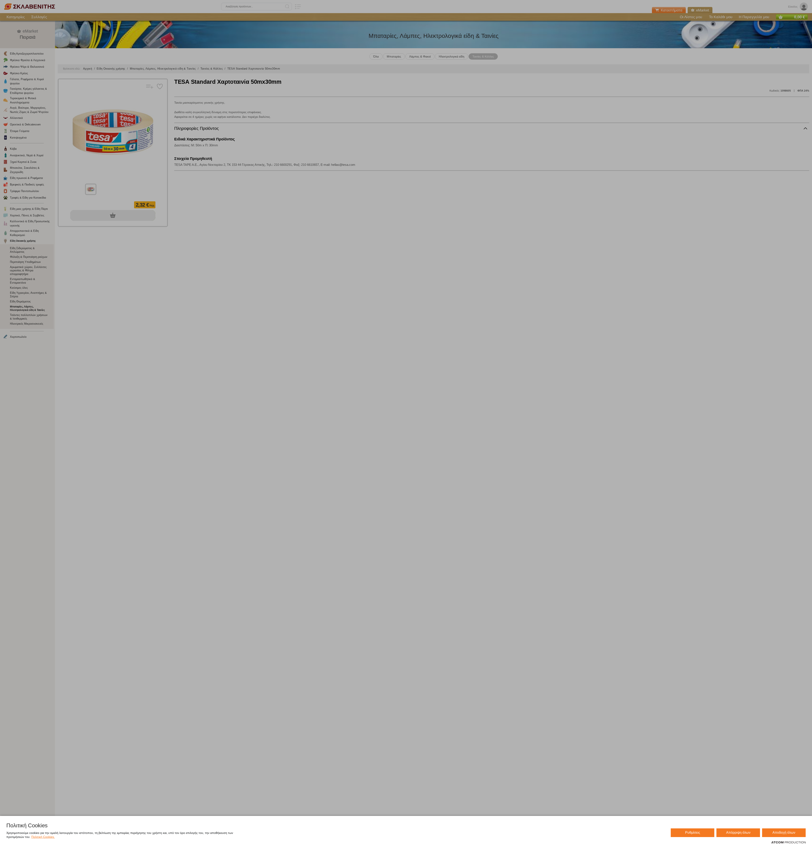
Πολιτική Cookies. (43, 837)
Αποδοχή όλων (783, 832)
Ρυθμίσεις (692, 832)
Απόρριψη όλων (738, 832)
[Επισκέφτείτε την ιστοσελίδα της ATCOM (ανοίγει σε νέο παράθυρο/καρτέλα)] (788, 842)
